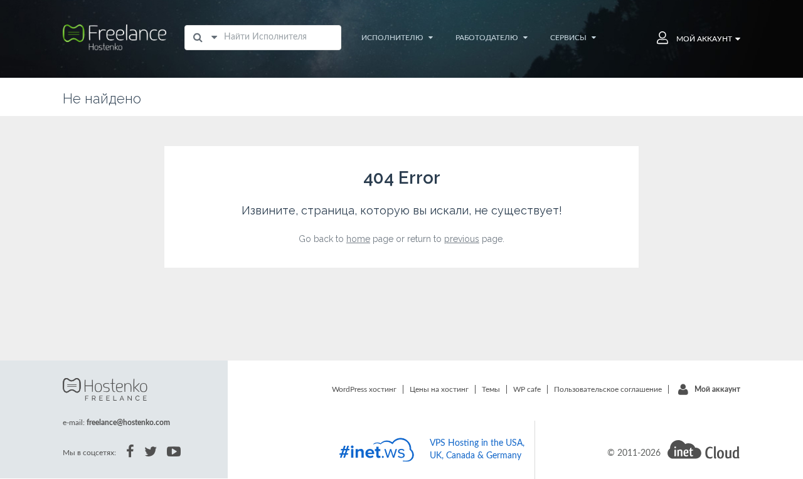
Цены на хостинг (439, 389)
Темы (491, 389)
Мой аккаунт (717, 389)
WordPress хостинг (364, 389)
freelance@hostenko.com (128, 422)
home (358, 239)
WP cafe (527, 389)
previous (461, 239)
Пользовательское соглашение (608, 389)
